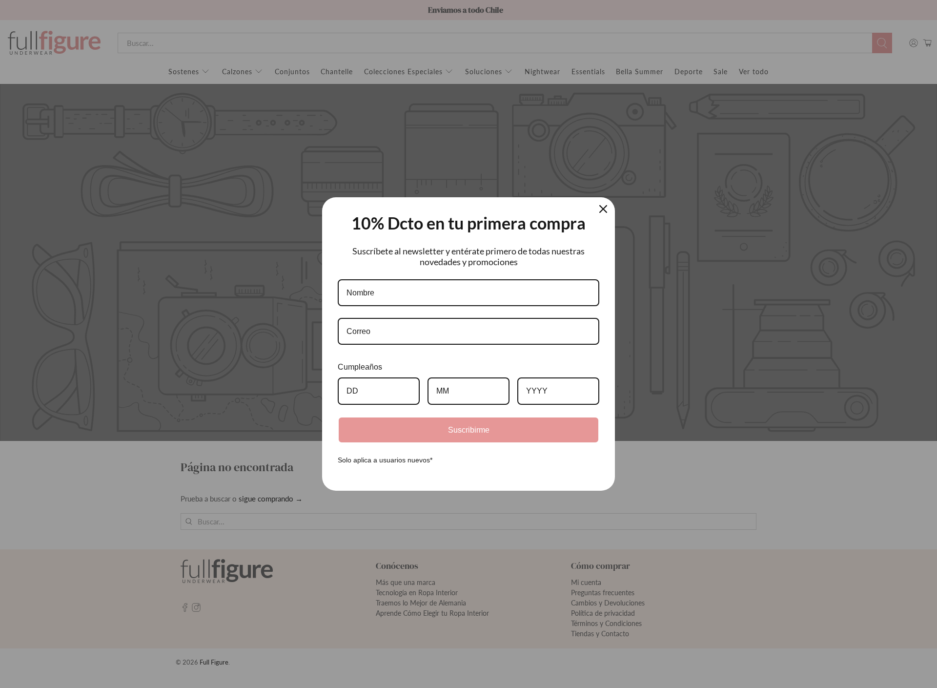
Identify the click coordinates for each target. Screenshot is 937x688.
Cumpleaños (360, 367)
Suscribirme (468, 430)
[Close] (603, 209)
